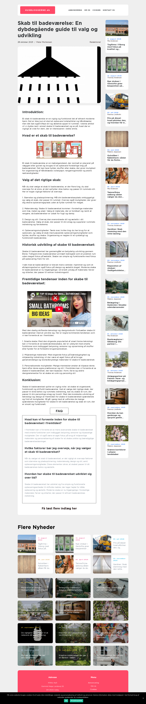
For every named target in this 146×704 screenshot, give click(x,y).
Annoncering (75, 10)
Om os (87, 10)
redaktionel (95, 42)
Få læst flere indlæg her (59, 508)
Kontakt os (109, 10)
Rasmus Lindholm (114, 114)
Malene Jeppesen (114, 152)
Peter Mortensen (44, 42)
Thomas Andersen (114, 77)
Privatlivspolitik (76, 700)
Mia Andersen (112, 41)
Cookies (97, 10)
